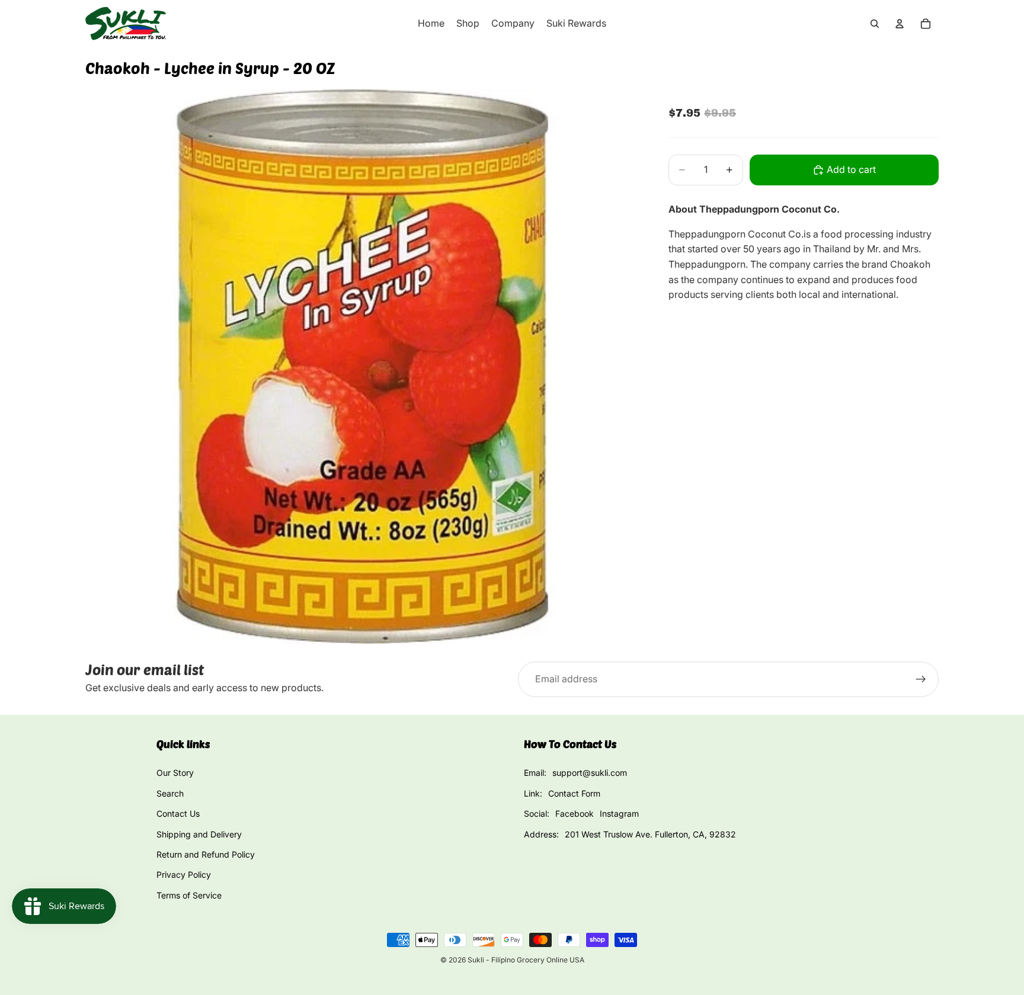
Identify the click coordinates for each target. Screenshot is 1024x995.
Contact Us (178, 813)
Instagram (619, 813)
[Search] (875, 24)
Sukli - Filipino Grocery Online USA (526, 959)
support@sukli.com (589, 773)
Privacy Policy (183, 874)
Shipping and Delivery (199, 834)
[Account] (900, 24)
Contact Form (574, 793)
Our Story (175, 773)
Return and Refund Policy (205, 854)
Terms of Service (189, 895)
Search (170, 793)
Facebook (574, 813)
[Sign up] (920, 679)
